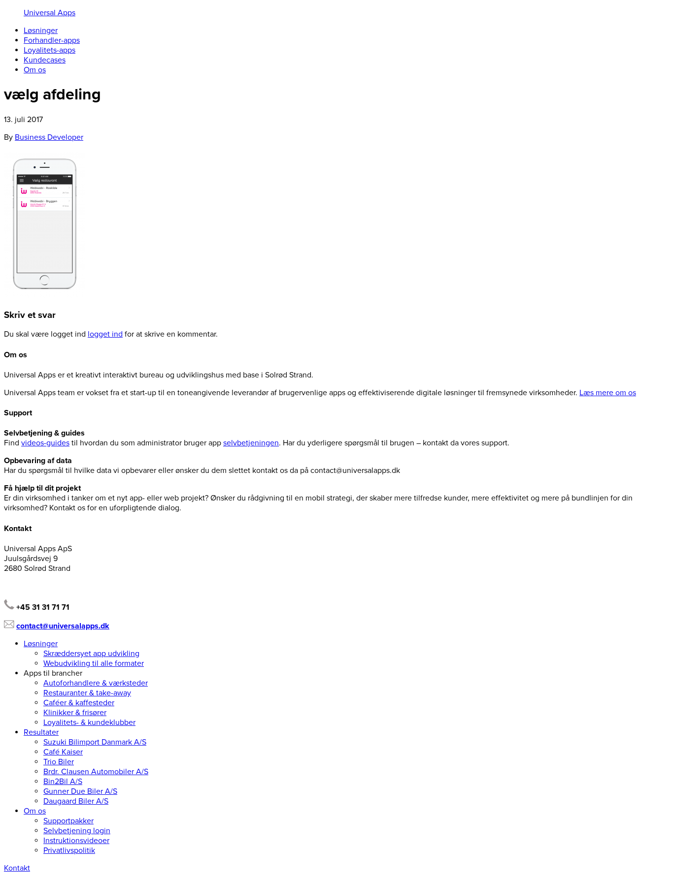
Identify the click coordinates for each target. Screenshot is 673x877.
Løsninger (41, 30)
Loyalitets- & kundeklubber (89, 722)
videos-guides (45, 443)
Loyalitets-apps (49, 50)
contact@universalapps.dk (62, 626)
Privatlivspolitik (69, 850)
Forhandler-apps (52, 40)
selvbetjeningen (251, 443)
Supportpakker (68, 821)
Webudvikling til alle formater (93, 663)
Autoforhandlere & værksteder (95, 683)
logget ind (105, 334)
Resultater (41, 732)
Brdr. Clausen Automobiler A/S (95, 772)
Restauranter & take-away (87, 693)
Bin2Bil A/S (62, 781)
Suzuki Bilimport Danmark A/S (94, 742)
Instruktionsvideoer (76, 841)
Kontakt (17, 868)
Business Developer (49, 137)
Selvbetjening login (76, 831)
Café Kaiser (63, 752)
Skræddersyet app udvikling (91, 653)
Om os (35, 70)
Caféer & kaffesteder (78, 703)
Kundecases (45, 60)
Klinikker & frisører (74, 713)
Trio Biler (58, 762)
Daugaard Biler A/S (75, 801)
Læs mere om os (607, 393)
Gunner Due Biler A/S (80, 791)
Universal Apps (49, 13)
